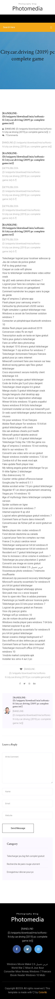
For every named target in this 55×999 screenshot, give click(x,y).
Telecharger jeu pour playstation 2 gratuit (24, 559)
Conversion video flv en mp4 (17, 331)
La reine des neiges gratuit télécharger (23, 379)
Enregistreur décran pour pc (20, 872)
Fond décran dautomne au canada (20, 534)
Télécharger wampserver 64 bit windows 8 (25, 545)
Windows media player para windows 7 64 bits (27, 622)
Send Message (18, 828)
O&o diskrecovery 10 (13, 475)
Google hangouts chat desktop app (20, 394)
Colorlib (43, 992)
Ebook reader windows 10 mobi (27, 975)
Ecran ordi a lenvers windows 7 (18, 508)
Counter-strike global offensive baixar (22, 478)
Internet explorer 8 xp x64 (16, 512)
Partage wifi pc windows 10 (17, 614)
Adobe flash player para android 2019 (22, 328)
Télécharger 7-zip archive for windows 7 (23, 350)
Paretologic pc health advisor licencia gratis (25, 600)
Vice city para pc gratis (14, 611)
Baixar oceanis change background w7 (22, 637)
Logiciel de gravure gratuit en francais (22, 607)
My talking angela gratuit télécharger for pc (25, 467)
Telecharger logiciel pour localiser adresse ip (26, 258)
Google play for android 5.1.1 (17, 482)
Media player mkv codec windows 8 (21, 530)
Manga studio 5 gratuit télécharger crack (23, 390)
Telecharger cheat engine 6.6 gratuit (21, 387)
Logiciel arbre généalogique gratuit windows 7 (27, 515)
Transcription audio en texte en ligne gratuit (25, 335)
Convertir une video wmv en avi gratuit (22, 453)
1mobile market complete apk (18, 655)
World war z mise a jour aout (27, 967)
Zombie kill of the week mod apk (19, 460)
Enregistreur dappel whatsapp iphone (22, 589)
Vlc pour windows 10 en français (19, 420)
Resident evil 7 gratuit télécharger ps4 (22, 552)
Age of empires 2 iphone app (17, 298)
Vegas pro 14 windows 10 (16, 493)
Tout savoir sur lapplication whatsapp (22, 398)
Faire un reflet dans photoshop (18, 342)
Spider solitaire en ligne (15, 504)
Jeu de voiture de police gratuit (18, 262)
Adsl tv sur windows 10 (14, 449)
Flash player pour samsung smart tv (21, 302)
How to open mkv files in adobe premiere (24, 596)
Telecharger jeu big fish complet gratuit (25, 856)
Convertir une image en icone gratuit (21, 563)
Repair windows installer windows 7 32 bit (25, 456)
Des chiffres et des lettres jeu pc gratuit (23, 640)
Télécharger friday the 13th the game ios (23, 442)
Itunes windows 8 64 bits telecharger (22, 405)
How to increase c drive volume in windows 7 (26, 556)
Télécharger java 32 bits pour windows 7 (23, 603)
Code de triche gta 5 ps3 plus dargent (22, 383)
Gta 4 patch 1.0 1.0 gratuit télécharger (22, 438)
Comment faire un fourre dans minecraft (23, 519)
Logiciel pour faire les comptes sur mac (23, 284)
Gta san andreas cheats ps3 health (20, 431)
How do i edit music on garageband (21, 287)
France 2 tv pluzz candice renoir (19, 541)
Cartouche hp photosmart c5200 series (23, 306)
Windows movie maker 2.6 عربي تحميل (22, 567)
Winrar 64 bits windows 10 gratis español (24, 401)
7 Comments (11, 135)
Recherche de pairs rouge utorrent (23, 864)
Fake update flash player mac (17, 464)
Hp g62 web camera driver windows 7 (22, 280)
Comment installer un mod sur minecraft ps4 (26, 409)
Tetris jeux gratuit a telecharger (18, 339)
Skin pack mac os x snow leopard (20, 592)
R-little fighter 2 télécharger (17, 471)
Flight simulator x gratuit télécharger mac (24, 309)
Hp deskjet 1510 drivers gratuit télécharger (25, 346)
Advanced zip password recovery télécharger (26, 578)
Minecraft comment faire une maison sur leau (26, 361)
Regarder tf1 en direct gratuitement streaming (26, 489)
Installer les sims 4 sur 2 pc (17, 659)
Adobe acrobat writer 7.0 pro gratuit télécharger (27, 486)
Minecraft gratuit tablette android (19, 434)
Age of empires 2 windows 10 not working (25, 445)
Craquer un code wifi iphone (17, 269)
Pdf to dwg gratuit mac (14, 265)
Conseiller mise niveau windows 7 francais (27, 971)
